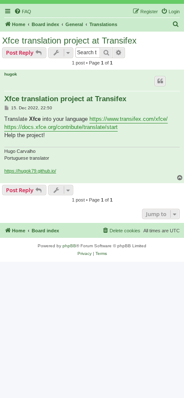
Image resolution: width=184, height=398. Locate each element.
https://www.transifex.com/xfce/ (128, 119)
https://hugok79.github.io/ (30, 170)
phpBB (69, 245)
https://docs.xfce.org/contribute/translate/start (61, 127)
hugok (10, 74)
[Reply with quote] (160, 81)
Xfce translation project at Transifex (69, 40)
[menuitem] (22, 11)
